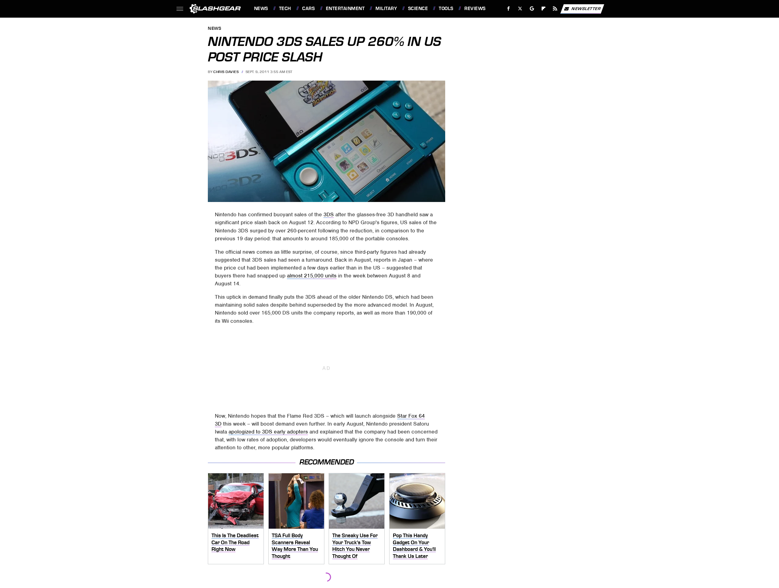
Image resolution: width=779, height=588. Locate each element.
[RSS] (554, 8)
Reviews (474, 8)
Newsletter (586, 8)
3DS (328, 214)
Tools (446, 8)
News (261, 8)
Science (418, 8)
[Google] (531, 8)
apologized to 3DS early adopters (268, 431)
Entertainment (345, 8)
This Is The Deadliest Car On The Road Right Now (235, 542)
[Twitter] (519, 8)
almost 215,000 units (312, 275)
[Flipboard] (543, 8)
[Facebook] (508, 8)
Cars (308, 8)
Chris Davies (226, 72)
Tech (285, 8)
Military (386, 8)
